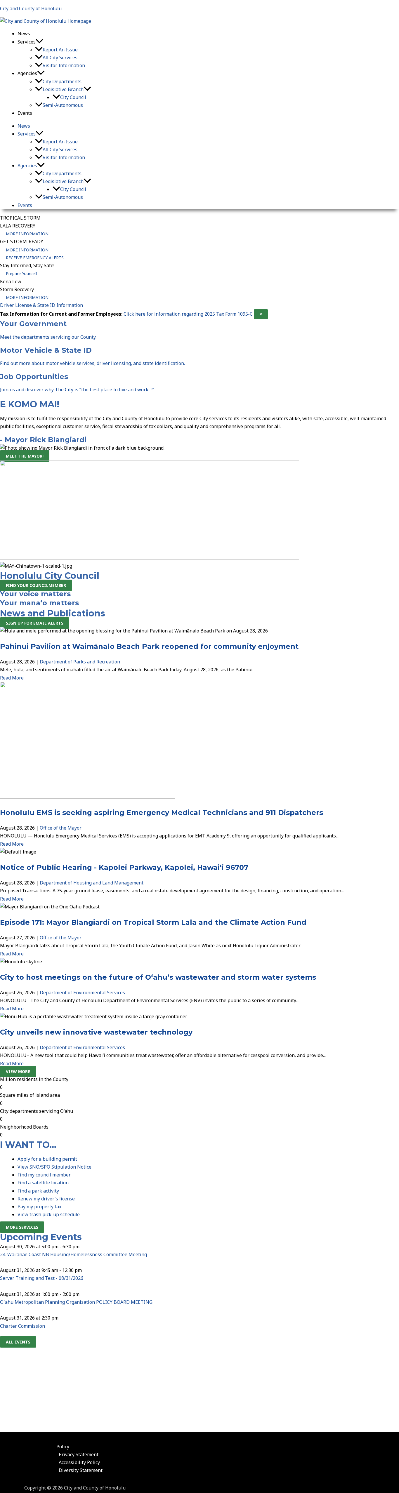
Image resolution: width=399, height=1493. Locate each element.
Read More (12, 678)
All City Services (60, 57)
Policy (62, 1446)
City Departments (62, 81)
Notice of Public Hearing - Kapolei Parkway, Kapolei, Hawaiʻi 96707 (124, 867)
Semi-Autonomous (63, 105)
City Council (73, 97)
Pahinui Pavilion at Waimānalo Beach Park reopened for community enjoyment (149, 646)
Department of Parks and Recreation (80, 661)
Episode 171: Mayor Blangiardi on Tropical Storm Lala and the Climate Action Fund (153, 922)
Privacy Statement (78, 1454)
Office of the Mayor (60, 828)
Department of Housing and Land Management (91, 883)
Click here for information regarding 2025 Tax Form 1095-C (188, 314)
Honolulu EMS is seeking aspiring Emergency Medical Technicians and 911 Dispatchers (161, 812)
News (24, 33)
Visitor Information (64, 65)
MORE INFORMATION (27, 234)
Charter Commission (22, 1326)
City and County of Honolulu (31, 8)
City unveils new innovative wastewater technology (96, 1032)
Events (25, 113)
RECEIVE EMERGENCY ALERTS (35, 257)
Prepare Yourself (21, 273)
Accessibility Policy (79, 1462)
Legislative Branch (63, 89)
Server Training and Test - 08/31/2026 (41, 1278)
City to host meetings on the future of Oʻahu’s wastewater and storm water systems (158, 977)
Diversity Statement (81, 1470)
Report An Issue (60, 49)
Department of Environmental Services (82, 992)
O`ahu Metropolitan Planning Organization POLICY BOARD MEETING (76, 1302)
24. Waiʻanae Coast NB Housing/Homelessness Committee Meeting (73, 1254)
